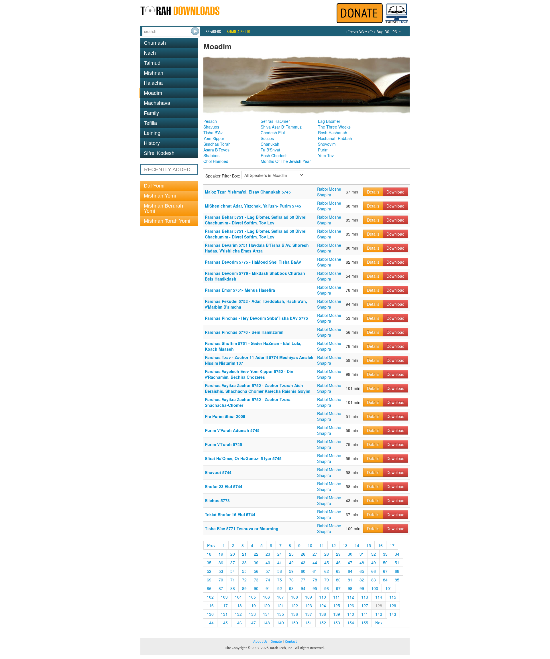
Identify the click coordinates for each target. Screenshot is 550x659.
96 (326, 588)
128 (378, 605)
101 (388, 588)
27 (315, 554)
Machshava (157, 103)
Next (379, 623)
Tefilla (150, 123)
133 (252, 614)
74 (268, 580)
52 (209, 571)
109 (308, 597)
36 (221, 562)
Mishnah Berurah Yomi (163, 208)
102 (210, 597)
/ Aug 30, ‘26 (372, 31)
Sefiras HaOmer (275, 121)
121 (280, 605)
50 (385, 562)
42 (291, 562)
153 (336, 623)
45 (326, 562)
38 (244, 562)
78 (315, 580)
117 (224, 605)
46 (338, 562)
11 (321, 545)
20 (232, 554)
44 (315, 562)
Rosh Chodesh (274, 155)
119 (252, 605)
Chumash (155, 43)
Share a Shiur (238, 31)
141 (364, 614)
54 (232, 571)
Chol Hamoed (215, 161)
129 (392, 605)
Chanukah (270, 144)
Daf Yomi (154, 186)
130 (210, 614)
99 (362, 588)
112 (350, 597)
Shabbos (211, 155)
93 (291, 588)
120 (266, 605)
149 (280, 623)
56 (256, 571)
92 (279, 588)
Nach (150, 53)
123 (308, 605)
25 (291, 554)
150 (294, 623)
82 (362, 580)
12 (333, 545)
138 (322, 614)
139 (336, 614)
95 (315, 588)
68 (397, 571)
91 (268, 588)
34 (397, 554)
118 (238, 605)
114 (378, 597)
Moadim (153, 93)
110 (322, 597)
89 (244, 588)
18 (209, 554)
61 (315, 571)
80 (338, 580)
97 (338, 588)
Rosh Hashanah (332, 132)
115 (392, 597)
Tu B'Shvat (270, 150)
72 (244, 580)
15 (368, 545)
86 (209, 588)
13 (345, 545)
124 (322, 605)
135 (280, 614)
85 (397, 580)
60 (303, 571)
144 (210, 623)
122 (294, 605)
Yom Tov (326, 155)
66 (373, 571)
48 (362, 562)
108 (294, 597)
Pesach (210, 121)
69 (209, 580)
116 (210, 605)
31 (362, 554)
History (152, 143)
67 (385, 571)
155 (364, 623)
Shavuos (211, 127)
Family (151, 113)
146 (238, 623)
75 (279, 580)
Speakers (213, 31)
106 (266, 597)
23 (268, 554)
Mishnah (153, 73)
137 (308, 614)
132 (238, 614)
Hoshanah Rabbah (335, 138)
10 (310, 545)
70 (221, 580)
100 (374, 588)
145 (224, 623)
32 (373, 554)
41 (279, 562)
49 (373, 562)
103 (224, 597)
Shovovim (327, 144)
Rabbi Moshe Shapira (329, 192)
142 (378, 614)
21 (244, 554)
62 (326, 571)
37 (232, 562)
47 (350, 562)
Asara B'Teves (216, 150)
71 (232, 580)
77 (303, 580)
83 (373, 580)
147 (252, 623)
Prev (211, 545)
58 (279, 571)
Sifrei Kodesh (159, 153)
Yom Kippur (213, 138)
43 (303, 562)
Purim (323, 150)
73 (256, 580)
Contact (291, 642)
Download (395, 192)
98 (350, 588)
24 (279, 554)
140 (350, 614)
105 (252, 597)
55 (244, 571)
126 (350, 605)
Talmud (152, 63)
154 (350, 623)
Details (373, 192)
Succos (267, 138)
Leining (152, 133)
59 (291, 571)
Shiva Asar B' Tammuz (281, 127)
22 (256, 554)
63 (338, 571)
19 (221, 554)
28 (326, 554)
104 (238, 597)
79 (326, 580)
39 (256, 562)
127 (364, 605)
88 (232, 588)
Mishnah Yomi (160, 196)
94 (303, 588)
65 (362, 571)
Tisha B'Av (213, 132)
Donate (276, 642)
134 (266, 614)
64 (350, 571)
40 (268, 562)
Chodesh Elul (273, 132)
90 (256, 588)
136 (294, 614)
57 (268, 571)
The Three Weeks (334, 127)
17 (392, 545)
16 (380, 545)
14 (357, 545)
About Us (260, 642)
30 (350, 554)
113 (364, 597)
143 (392, 614)
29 (338, 554)
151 (308, 623)
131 (224, 614)
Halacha (153, 83)
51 (397, 562)
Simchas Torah (217, 144)
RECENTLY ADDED (167, 169)
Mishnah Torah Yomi (167, 221)
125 (336, 605)
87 (221, 588)
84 (385, 580)
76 (291, 580)
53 (221, 571)
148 (266, 623)
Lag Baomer (329, 121)
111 (336, 597)
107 (280, 597)
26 (303, 554)
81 (350, 580)
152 (322, 623)
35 (209, 562)
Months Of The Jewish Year (286, 161)
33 (385, 554)
